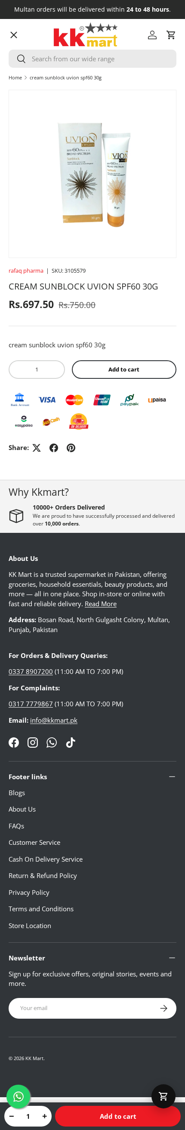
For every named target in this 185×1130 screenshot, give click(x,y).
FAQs (16, 826)
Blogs (17, 792)
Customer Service (34, 842)
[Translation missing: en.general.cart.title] (163, 1096)
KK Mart (34, 1058)
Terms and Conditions (41, 908)
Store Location (30, 925)
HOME (25, 58)
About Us (22, 809)
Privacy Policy (29, 892)
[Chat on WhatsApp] (18, 1096)
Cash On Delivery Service (46, 859)
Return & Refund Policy (43, 875)
